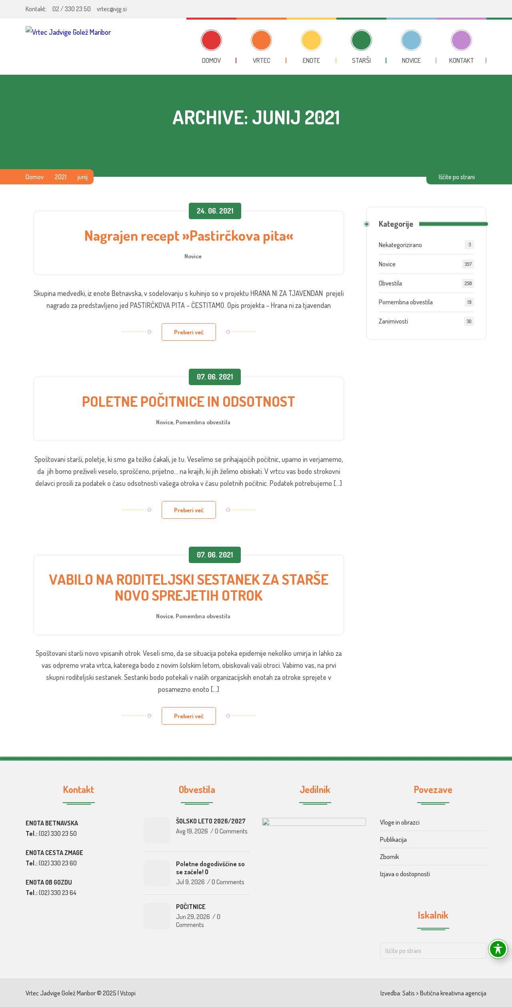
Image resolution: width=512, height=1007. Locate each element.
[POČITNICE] (157, 916)
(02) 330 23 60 (58, 863)
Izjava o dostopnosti (405, 874)
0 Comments (231, 831)
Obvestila (390, 283)
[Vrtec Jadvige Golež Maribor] (68, 46)
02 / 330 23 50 (71, 9)
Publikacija (393, 839)
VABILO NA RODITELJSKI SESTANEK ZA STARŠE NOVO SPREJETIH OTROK (188, 587)
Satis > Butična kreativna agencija (444, 993)
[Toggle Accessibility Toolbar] (498, 949)
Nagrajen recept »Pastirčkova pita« (188, 235)
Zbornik (389, 857)
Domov (35, 177)
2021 (60, 177)
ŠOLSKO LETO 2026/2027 (211, 821)
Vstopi (128, 993)
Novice (193, 256)
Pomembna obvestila (203, 422)
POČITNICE (191, 907)
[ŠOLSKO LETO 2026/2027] (157, 830)
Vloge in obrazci (400, 822)
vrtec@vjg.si (112, 9)
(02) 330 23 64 (57, 893)
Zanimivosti (393, 321)
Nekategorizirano (400, 245)
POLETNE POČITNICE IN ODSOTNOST (188, 401)
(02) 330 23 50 (58, 833)
